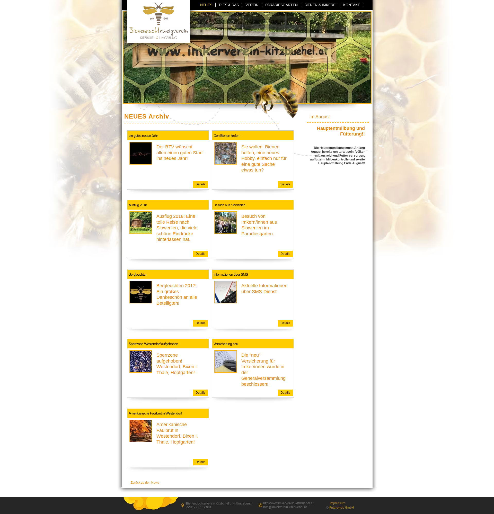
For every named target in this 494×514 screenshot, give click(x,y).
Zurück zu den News (145, 482)
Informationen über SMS (231, 274)
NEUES (206, 5)
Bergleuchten (138, 274)
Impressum (337, 503)
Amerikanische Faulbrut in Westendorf (155, 413)
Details (200, 184)
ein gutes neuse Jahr (143, 135)
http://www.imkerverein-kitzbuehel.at (288, 503)
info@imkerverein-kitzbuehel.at (285, 507)
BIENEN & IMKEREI (320, 5)
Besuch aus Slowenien (229, 205)
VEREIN (252, 5)
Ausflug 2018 (138, 205)
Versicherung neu (226, 344)
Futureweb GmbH (341, 507)
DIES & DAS (229, 5)
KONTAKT (351, 5)
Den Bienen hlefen (226, 135)
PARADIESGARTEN (281, 5)
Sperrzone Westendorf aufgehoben (153, 344)
